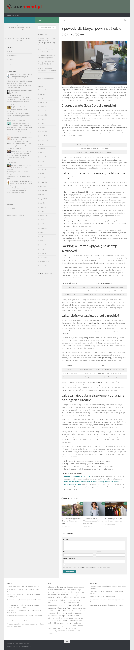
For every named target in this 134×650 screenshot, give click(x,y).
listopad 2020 (43, 186)
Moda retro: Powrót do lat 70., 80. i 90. (77, 476)
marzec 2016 (42, 266)
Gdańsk (63, 592)
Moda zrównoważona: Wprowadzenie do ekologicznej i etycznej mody (93, 521)
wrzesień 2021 (43, 144)
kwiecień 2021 (43, 165)
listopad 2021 (43, 136)
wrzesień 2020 (43, 194)
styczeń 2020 (42, 228)
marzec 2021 (42, 169)
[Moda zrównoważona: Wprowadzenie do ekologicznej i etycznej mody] (94, 509)
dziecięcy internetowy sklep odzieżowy (62, 590)
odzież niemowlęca (63, 610)
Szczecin (66, 626)
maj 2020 (41, 211)
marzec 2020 (42, 220)
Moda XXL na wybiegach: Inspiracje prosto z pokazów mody (23, 586)
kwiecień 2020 (43, 215)
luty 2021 (41, 174)
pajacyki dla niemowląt (64, 613)
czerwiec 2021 (43, 157)
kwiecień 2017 (43, 241)
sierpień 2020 (43, 199)
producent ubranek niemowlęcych (63, 616)
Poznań (73, 613)
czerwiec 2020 (43, 207)
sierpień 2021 (43, 148)
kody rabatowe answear (67, 597)
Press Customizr (27, 646)
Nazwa (65, 552)
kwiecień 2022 (43, 115)
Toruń (69, 626)
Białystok (71, 587)
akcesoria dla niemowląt (58, 587)
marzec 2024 (42, 106)
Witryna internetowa (69, 558)
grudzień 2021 (43, 132)
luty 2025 (41, 98)
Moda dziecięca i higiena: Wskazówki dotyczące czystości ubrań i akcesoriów (19, 167)
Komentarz (66, 539)
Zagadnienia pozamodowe (16, 64)
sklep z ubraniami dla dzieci (65, 623)
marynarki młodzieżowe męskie (62, 600)
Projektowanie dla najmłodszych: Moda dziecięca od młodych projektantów (18, 109)
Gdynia (67, 592)
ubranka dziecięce (62, 631)
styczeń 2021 (42, 178)
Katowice (68, 595)
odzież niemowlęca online (77, 610)
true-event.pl (67, 39)
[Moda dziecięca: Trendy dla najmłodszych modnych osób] (116, 509)
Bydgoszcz (76, 587)
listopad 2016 (43, 257)
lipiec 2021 (42, 153)
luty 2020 (41, 224)
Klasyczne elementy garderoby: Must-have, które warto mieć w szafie (71, 521)
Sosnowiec (79, 623)
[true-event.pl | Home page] (25, 6)
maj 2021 (41, 161)
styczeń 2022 (42, 127)
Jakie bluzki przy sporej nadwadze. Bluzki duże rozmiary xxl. (23, 621)
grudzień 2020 (43, 182)
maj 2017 (41, 236)
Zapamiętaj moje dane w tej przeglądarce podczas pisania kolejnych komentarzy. (86, 567)
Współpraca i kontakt (13, 15)
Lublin (49, 600)
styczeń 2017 (42, 253)
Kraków (83, 598)
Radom (62, 618)
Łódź (79, 631)
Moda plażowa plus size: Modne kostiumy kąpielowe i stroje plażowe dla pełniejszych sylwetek (20, 93)
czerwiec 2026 (43, 90)
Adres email (99, 552)
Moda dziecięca (12, 55)
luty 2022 (41, 123)
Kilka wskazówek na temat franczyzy (21, 151)
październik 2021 (44, 140)
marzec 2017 (42, 245)
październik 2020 (44, 190)
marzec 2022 (42, 119)
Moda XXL (11, 60)
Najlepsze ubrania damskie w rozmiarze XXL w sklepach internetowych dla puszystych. (21, 77)
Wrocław (75, 631)
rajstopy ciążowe (68, 618)
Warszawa (71, 631)
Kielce (72, 595)
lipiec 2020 (42, 203)
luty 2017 (41, 249)
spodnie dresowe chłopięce (56, 626)
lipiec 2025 (42, 94)
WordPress (15, 646)
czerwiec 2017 (43, 232)
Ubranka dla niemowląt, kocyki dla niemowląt (102, 597)
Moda (63, 20)
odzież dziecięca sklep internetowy (65, 606)
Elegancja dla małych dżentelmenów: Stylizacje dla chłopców (106, 605)
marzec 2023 (42, 111)
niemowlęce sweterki (71, 603)
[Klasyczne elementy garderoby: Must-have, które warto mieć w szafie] (72, 509)
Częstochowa (81, 587)
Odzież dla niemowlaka (66, 605)
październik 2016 (44, 262)
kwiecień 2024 (43, 102)
